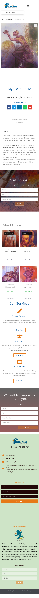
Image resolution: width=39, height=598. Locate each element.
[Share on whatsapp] (25, 107)
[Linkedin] (19, 447)
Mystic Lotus (9, 19)
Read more (10, 260)
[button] (28, 5)
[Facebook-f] (11, 447)
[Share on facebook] (9, 107)
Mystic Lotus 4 (28, 287)
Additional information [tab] (19, 119)
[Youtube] (23, 447)
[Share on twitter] (14, 107)
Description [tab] (19, 116)
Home (2, 19)
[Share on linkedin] (19, 107)
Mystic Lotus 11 (10, 287)
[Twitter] (27, 447)
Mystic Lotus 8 (28, 251)
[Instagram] (15, 447)
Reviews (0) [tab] (19, 122)
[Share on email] (30, 107)
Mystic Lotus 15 (10, 251)
